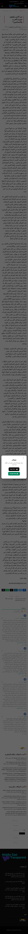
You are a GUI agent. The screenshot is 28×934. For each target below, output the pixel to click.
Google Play (13, 473)
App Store (12, 469)
